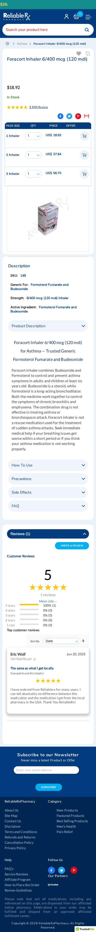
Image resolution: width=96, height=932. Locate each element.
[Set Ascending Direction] (83, 641)
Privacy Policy (15, 848)
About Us (11, 810)
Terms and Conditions (21, 832)
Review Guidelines (18, 890)
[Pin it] (78, 116)
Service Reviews (16, 874)
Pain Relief (65, 832)
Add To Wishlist (79, 54)
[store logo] (16, 16)
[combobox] (48, 30)
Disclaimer (13, 826)
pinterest (73, 870)
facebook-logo (51, 870)
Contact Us (13, 821)
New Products (67, 810)
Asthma (22, 43)
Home (7, 43)
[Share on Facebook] (60, 116)
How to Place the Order (22, 885)
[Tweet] (69, 116)
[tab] (48, 326)
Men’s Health (66, 826)
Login (67, 17)
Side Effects (21, 492)
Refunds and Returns (20, 837)
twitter (61, 870)
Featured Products (70, 816)
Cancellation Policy (19, 842)
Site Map (11, 816)
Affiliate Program (18, 879)
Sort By (34, 641)
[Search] (87, 30)
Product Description (28, 326)
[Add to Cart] (84, 136)
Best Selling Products (72, 821)
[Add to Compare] (88, 54)
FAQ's (9, 869)
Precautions (22, 478)
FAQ (15, 506)
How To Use (22, 465)
